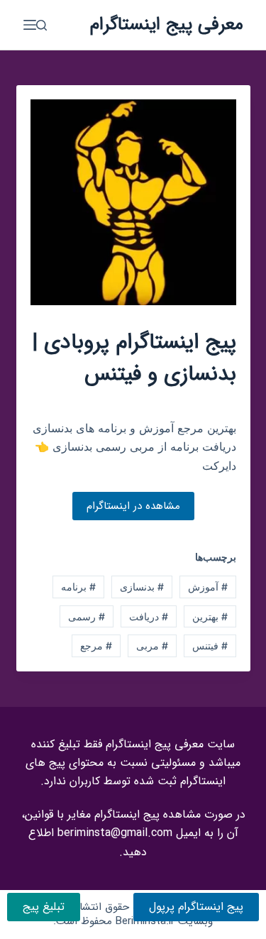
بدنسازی (142, 587)
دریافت (148, 616)
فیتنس (210, 645)
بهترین (210, 616)
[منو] (29, 24)
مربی (152, 645)
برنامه (78, 587)
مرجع (96, 645)
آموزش (208, 587)
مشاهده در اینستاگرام (133, 506)
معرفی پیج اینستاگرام (166, 24)
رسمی (86, 616)
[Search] (41, 25)
